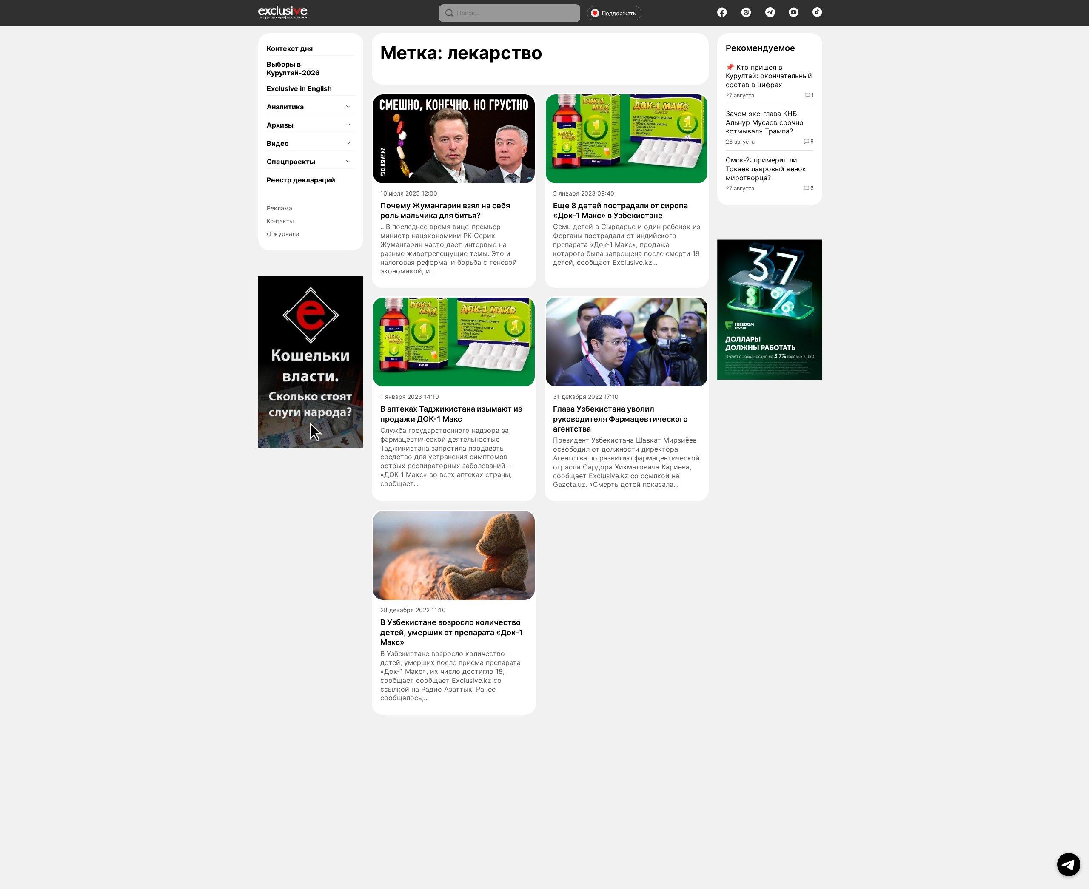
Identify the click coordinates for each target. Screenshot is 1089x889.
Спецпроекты (291, 161)
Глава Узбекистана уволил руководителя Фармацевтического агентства (620, 418)
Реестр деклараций (301, 180)
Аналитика (285, 106)
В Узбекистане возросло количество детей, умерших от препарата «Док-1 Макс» (451, 632)
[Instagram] (746, 15)
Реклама (279, 208)
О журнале (283, 233)
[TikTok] (817, 14)
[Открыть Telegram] (1068, 864)
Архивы (280, 125)
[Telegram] (770, 14)
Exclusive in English (299, 88)
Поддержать (619, 13)
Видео (278, 143)
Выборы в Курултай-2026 (293, 68)
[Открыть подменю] (348, 107)
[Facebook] (722, 15)
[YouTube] (793, 15)
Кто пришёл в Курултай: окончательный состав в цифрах (769, 76)
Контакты (280, 220)
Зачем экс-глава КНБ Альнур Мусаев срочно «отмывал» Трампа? (765, 122)
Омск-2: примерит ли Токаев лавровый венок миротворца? (766, 169)
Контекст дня (290, 48)
